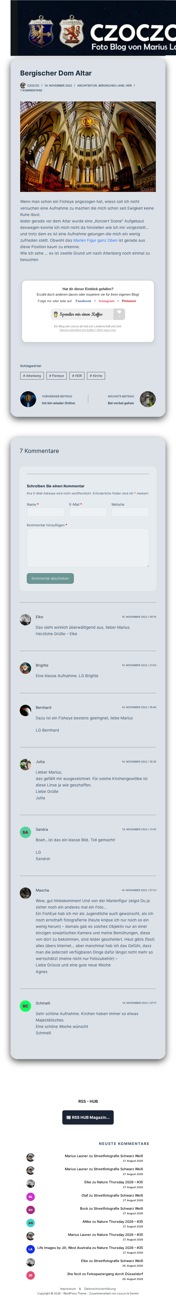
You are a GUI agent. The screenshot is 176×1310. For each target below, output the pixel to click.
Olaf (85, 1195)
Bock (84, 1208)
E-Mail (75, 504)
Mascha (42, 890)
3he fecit (74, 1274)
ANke (86, 1222)
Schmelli (43, 1003)
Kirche (96, 376)
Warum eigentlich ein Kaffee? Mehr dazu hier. (88, 330)
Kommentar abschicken (50, 578)
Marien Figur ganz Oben (95, 240)
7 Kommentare (31, 90)
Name (33, 504)
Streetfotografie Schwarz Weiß (118, 1156)
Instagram (106, 301)
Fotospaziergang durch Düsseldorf (115, 1274)
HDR (129, 85)
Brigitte (42, 665)
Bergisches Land (111, 85)
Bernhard (43, 707)
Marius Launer (76, 1156)
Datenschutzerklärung (100, 1288)
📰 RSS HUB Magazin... (88, 1117)
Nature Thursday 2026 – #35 (120, 1182)
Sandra (42, 829)
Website (117, 504)
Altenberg (32, 376)
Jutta (40, 761)
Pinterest (129, 301)
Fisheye (56, 376)
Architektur (87, 85)
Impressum (68, 1288)
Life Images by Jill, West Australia (64, 1248)
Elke (39, 616)
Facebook (83, 301)
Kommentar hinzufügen (47, 525)
